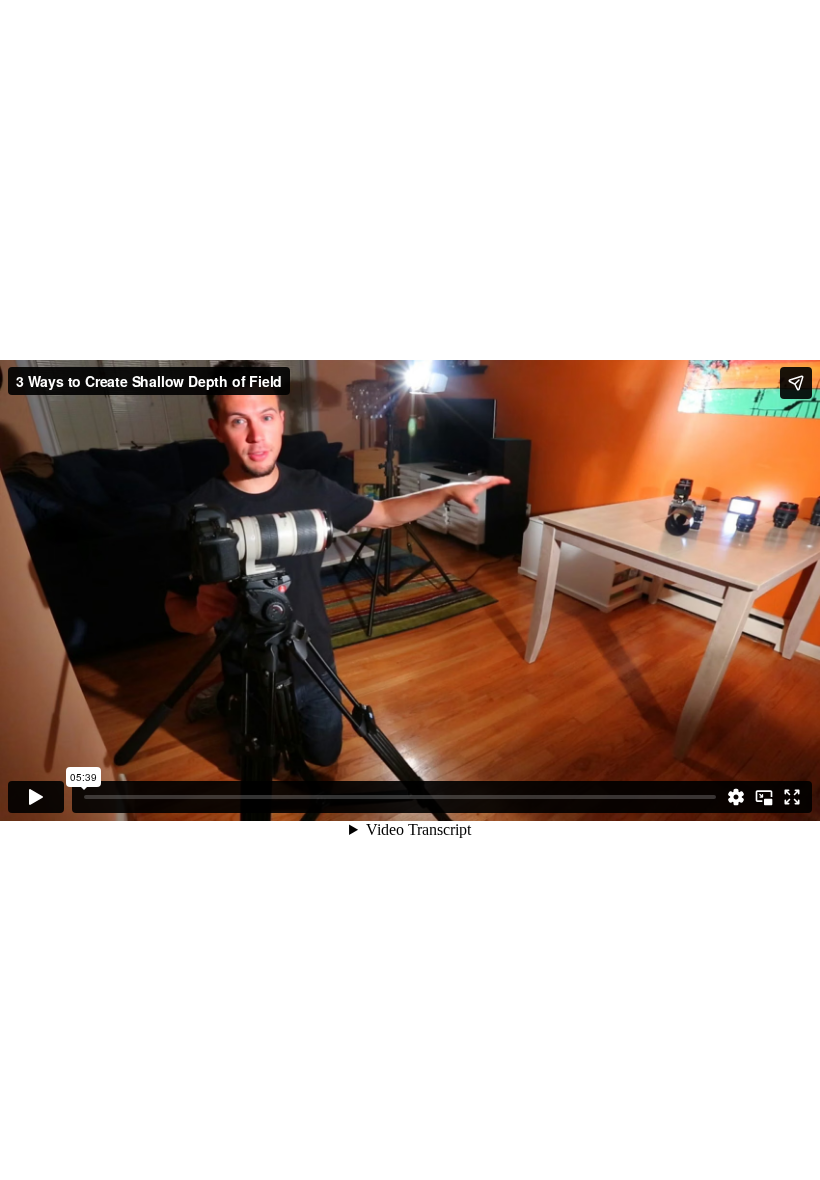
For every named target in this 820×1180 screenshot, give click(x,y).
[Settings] (736, 797)
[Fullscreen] (792, 797)
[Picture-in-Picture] (764, 797)
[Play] (36, 797)
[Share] (796, 383)
